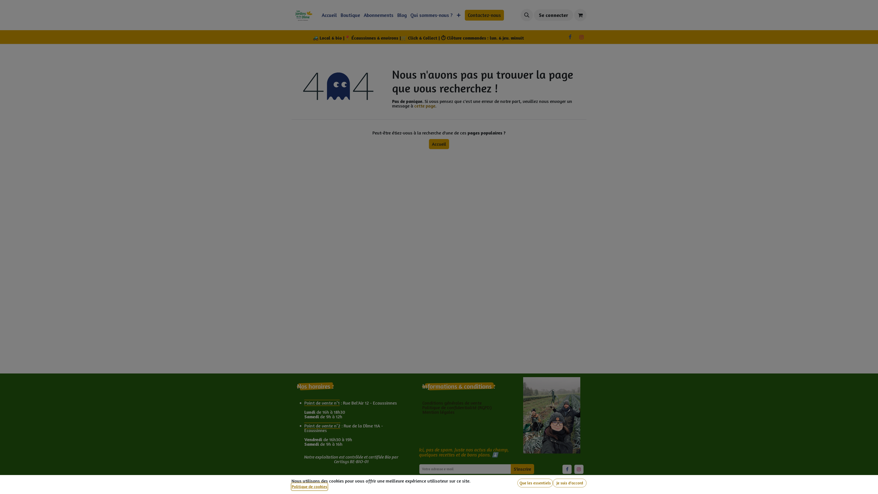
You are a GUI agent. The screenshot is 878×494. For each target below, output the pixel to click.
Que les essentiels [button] (535, 483)
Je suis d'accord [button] (570, 483)
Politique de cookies (309, 486)
